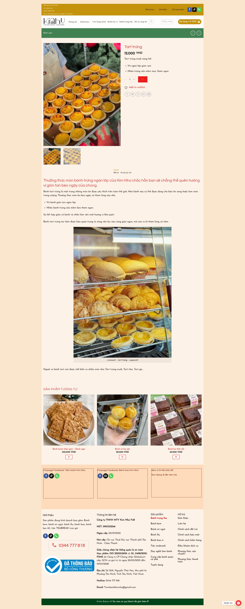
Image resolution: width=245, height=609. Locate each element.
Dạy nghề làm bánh (161, 551)
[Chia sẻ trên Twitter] (132, 94)
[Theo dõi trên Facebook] (189, 9)
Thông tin (72, 22)
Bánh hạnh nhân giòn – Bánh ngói (69, 449)
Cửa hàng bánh (178, 9)
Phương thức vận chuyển (187, 552)
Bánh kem (150, 9)
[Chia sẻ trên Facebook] (127, 94)
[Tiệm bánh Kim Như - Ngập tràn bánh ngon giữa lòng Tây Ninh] (54, 21)
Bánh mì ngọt (158, 529)
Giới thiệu (163, 9)
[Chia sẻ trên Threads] (138, 94)
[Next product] (193, 33)
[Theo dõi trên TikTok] (194, 9)
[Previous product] (199, 33)
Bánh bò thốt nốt (176, 449)
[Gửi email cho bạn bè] (143, 94)
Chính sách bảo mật (188, 535)
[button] (151, 21)
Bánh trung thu (126, 22)
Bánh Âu (155, 535)
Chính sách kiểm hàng (189, 540)
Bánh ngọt (47, 33)
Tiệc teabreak (158, 546)
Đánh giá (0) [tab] (126, 173)
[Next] (116, 94)
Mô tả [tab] (116, 173)
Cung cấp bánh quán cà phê (162, 558)
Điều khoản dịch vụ (188, 546)
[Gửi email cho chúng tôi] (105, 475)
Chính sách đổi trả (188, 529)
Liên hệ (182, 523)
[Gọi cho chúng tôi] (199, 9)
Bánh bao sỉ (113, 22)
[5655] (142, 79)
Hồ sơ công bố (140, 22)
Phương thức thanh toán (188, 560)
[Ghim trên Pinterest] (148, 94)
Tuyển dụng (157, 565)
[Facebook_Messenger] (238, 603)
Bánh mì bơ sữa (122, 449)
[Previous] (48, 94)
